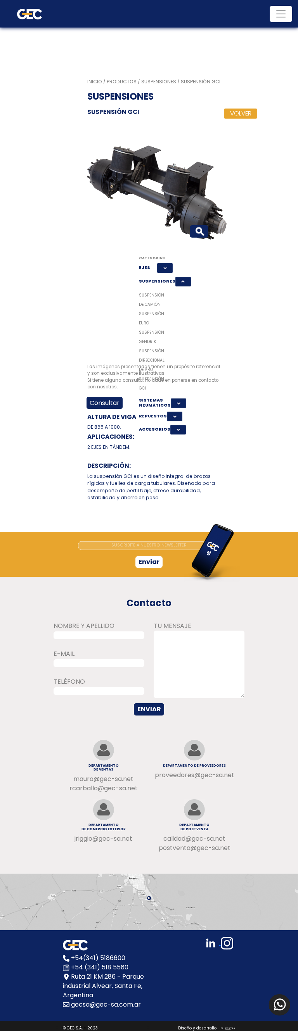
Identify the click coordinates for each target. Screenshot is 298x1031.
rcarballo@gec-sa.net (103, 788)
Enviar (149, 561)
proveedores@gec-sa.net (194, 775)
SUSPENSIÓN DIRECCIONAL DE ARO (152, 360)
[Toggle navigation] (281, 14)
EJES (144, 268)
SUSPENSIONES (156, 281)
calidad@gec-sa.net (194, 838)
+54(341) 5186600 (98, 957)
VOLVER (240, 113)
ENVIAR (149, 709)
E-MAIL (64, 653)
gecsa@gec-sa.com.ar (106, 1004)
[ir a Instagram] (228, 942)
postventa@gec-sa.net (194, 847)
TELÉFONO (69, 681)
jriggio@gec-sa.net (103, 838)
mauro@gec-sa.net (103, 778)
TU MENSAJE (172, 625)
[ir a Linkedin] (212, 942)
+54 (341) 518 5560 (99, 967)
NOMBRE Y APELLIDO (84, 625)
